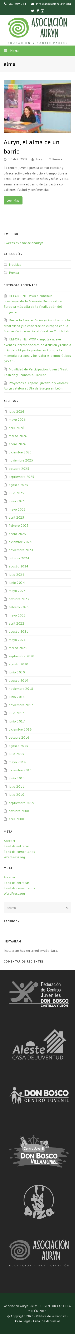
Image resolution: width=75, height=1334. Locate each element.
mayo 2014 (17, 762)
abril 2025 (16, 517)
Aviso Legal (22, 1321)
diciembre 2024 (20, 542)
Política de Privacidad (51, 1316)
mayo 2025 (17, 509)
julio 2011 (16, 786)
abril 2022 (16, 623)
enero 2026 (17, 444)
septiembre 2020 (21, 656)
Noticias (15, 264)
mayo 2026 (17, 419)
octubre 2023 (19, 599)
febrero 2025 (19, 525)
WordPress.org (14, 857)
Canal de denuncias (46, 1321)
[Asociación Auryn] (37, 30)
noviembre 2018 (21, 688)
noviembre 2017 (21, 705)
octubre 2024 (19, 558)
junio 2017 (17, 721)
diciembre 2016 (20, 729)
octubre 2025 (19, 468)
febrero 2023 (19, 607)
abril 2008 (16, 819)
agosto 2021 (18, 631)
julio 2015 (16, 754)
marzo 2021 (18, 648)
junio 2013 (17, 778)
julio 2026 (16, 411)
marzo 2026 (18, 436)
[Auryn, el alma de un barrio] (37, 106)
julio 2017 (16, 713)
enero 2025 (17, 534)
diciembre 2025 (20, 452)
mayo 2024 (17, 591)
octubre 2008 (19, 811)
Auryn (39, 159)
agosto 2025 (18, 485)
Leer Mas (13, 200)
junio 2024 (17, 582)
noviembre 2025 (21, 460)
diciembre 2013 (20, 770)
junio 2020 (17, 672)
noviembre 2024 (21, 550)
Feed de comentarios (19, 852)
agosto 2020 (18, 664)
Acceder (9, 841)
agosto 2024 (18, 566)
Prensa (57, 159)
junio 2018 (17, 697)
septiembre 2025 (21, 477)
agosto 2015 (18, 746)
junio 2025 (17, 501)
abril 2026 (16, 428)
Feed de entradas (17, 846)
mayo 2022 (17, 615)
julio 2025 (16, 493)
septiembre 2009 (21, 803)
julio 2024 (16, 574)
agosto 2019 (18, 680)
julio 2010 (16, 794)
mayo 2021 (17, 640)
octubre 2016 (19, 737)
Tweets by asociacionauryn (23, 243)
